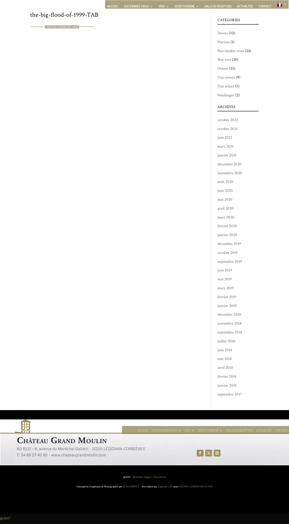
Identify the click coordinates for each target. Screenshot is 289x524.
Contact (265, 6)
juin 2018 (224, 350)
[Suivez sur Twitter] (208, 453)
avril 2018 (225, 367)
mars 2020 (225, 217)
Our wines (225, 86)
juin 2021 (224, 137)
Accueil (112, 6)
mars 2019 (225, 288)
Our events (226, 77)
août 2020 (225, 181)
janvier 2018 (227, 385)
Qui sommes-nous (136, 6)
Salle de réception (217, 6)
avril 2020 (225, 208)
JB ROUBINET (131, 486)
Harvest (223, 42)
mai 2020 (224, 199)
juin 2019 (224, 270)
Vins (161, 6)
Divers (222, 33)
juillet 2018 (226, 341)
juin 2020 (225, 190)
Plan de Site (160, 477)
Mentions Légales (142, 477)
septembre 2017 (229, 394)
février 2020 (227, 226)
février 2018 (226, 376)
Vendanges (225, 95)
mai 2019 (224, 279)
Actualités (245, 6)
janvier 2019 (227, 305)
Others (222, 68)
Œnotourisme (184, 6)
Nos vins (224, 59)
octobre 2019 (227, 252)
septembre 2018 (229, 332)
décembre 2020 (229, 164)
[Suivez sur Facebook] (200, 453)
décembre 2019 (229, 243)
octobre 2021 (227, 128)
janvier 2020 (227, 235)
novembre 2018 (229, 323)
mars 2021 (225, 146)
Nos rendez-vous (230, 51)
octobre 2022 (227, 120)
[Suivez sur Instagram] (217, 453)
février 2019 (226, 297)
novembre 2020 (229, 173)
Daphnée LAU (165, 486)
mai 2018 (224, 358)
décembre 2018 (229, 314)
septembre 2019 (229, 261)
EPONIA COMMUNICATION (196, 486)
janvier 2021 (227, 155)
